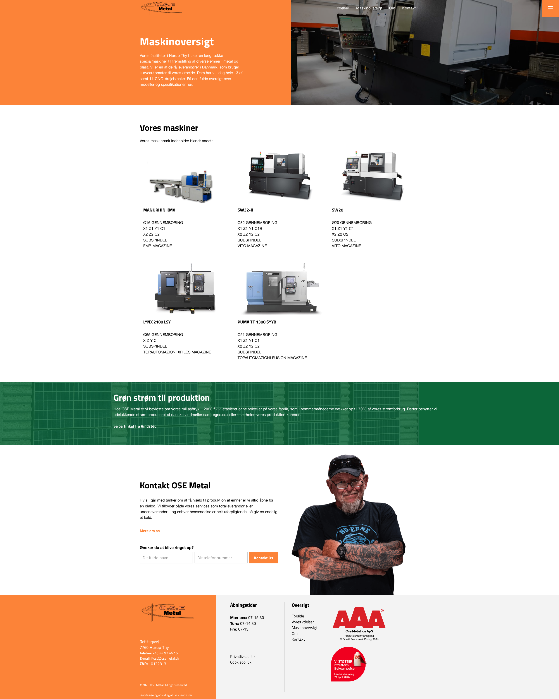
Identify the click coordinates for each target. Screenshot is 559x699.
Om (392, 8)
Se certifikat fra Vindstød (135, 426)
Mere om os (150, 531)
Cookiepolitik (241, 662)
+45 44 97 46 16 (159, 653)
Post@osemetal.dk (159, 658)
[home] (161, 8)
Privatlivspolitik (242, 656)
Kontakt (409, 8)
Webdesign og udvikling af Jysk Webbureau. (167, 695)
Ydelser (342, 8)
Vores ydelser (303, 622)
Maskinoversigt (369, 8)
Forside (298, 616)
